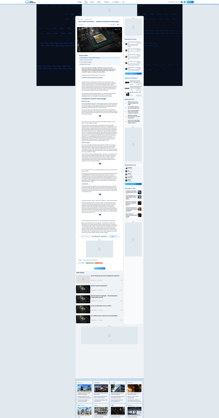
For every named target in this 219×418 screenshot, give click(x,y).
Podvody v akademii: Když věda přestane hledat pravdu (117, 401)
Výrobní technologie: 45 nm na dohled (101, 305)
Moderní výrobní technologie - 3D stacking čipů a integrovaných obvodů (104, 296)
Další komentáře (133, 73)
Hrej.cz (127, 193)
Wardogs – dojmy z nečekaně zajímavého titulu (133, 397)
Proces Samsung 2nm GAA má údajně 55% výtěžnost (105, 275)
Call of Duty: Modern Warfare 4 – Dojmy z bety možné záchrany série (134, 401)
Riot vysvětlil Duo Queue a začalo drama (84, 416)
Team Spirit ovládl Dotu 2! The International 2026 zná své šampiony (131, 209)
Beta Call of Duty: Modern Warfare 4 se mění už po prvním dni (131, 203)
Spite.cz (127, 217)
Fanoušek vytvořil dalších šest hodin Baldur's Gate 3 (131, 192)
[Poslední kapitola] (119, 236)
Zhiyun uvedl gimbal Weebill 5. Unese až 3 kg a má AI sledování (134, 416)
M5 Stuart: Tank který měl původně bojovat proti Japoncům (100, 416)
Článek (82, 19)
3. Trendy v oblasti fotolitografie (85, 62)
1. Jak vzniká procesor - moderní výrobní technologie (89, 57)
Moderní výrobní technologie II (99, 285)
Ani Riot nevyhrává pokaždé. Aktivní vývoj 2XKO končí (101, 401)
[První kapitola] (80, 236)
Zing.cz (127, 205)
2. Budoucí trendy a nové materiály (85, 59)
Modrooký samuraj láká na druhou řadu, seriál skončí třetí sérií (100, 397)
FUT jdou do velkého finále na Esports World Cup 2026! (83, 401)
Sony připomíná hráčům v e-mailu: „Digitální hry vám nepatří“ (132, 197)
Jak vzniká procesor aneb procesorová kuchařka (104, 315)
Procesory (86, 19)
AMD (90, 19)
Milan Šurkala (93, 280)
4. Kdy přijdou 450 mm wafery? (85, 64)
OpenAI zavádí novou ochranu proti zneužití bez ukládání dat (117, 394)
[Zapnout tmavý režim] (185, 2)
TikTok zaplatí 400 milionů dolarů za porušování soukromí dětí (118, 397)
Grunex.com (128, 199)
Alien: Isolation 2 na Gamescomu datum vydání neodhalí (131, 215)
